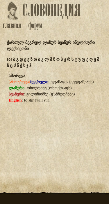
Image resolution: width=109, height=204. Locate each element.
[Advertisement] (55, 136)
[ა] (9, 59)
